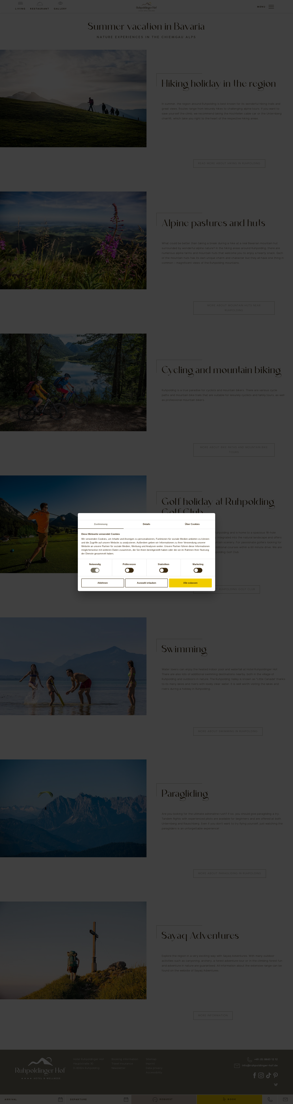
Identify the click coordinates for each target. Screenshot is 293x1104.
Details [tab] (146, 524)
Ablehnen (103, 583)
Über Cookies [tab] (192, 524)
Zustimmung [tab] (101, 524)
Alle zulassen (190, 583)
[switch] (129, 570)
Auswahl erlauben (146, 583)
